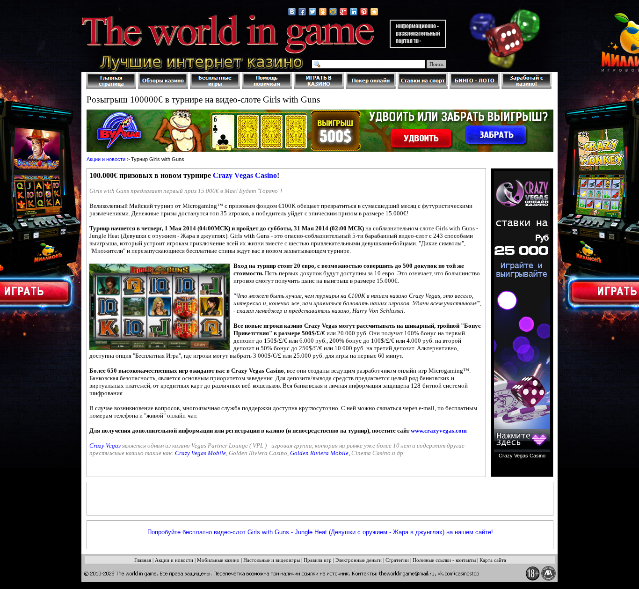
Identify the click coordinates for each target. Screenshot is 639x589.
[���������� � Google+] (343, 11)
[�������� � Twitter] (312, 11)
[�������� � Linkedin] (353, 11)
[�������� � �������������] (323, 11)
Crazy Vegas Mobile (200, 452)
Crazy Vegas (105, 445)
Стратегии (397, 560)
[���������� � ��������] (292, 11)
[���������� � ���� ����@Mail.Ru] (333, 11)
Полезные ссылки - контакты (444, 560)
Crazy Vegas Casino (245, 175)
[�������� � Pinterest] (364, 11)
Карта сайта (492, 560)
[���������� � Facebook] (302, 11)
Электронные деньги (358, 560)
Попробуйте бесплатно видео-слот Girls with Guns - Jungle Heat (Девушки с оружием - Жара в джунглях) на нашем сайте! (320, 532)
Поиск (436, 64)
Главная (142, 560)
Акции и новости (106, 159)
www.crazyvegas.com (439, 430)
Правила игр (318, 560)
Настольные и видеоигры (271, 560)
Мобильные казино (218, 560)
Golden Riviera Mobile (319, 452)
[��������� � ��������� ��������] (374, 11)
